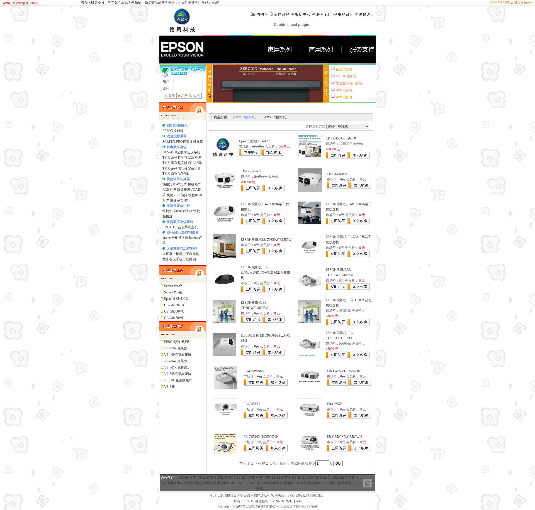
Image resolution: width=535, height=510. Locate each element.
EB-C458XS (252, 404)
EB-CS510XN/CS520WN (261, 437)
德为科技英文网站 (192, 478)
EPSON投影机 (234, 478)
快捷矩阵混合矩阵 (216, 483)
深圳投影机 (272, 478)
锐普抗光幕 (254, 478)
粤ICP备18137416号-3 (246, 483)
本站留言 (344, 483)
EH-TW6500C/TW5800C (344, 371)
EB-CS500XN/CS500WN (344, 437)
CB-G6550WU (251, 171)
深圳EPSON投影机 (316, 478)
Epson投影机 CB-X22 (254, 141)
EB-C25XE (334, 404)
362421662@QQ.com (286, 501)
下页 (257, 463)
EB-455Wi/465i (254, 371)
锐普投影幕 (215, 478)
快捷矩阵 (337, 478)
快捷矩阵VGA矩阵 (321, 483)
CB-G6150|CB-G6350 (341, 138)
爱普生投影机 (291, 478)
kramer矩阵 (271, 483)
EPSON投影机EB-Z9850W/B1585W (266, 240)
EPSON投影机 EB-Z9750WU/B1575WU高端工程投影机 (265, 272)
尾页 (265, 463)
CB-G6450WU (337, 174)
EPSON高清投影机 (189, 483)
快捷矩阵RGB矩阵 (293, 483)
